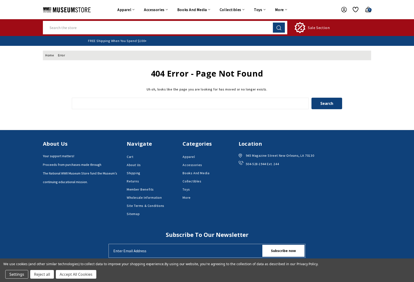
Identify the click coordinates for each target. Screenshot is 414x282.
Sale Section (319, 27)
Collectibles (230, 9)
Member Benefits (140, 189)
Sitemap (133, 214)
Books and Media (192, 9)
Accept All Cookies (76, 274)
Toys (258, 9)
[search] (279, 28)
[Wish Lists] (354, 9)
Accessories (154, 9)
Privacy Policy (307, 264)
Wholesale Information (144, 197)
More (279, 9)
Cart (130, 157)
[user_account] (341, 9)
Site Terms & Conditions (145, 206)
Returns (133, 181)
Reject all (42, 274)
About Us (134, 165)
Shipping (133, 173)
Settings (16, 274)
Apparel (124, 9)
